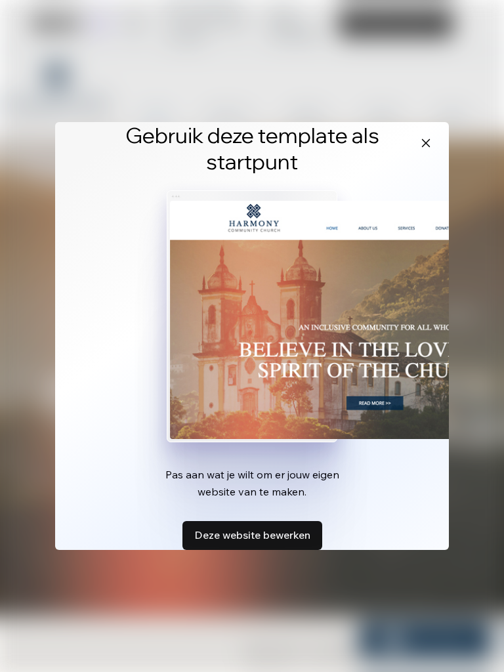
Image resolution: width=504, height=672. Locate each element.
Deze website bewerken (252, 534)
